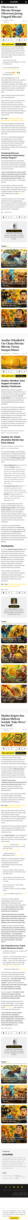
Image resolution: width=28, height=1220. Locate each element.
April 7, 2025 (19, 855)
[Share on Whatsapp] (9, 40)
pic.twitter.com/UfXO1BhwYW (11, 850)
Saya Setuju (14, 1218)
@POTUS (20, 844)
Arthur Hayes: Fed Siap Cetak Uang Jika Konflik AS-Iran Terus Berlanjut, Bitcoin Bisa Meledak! (13, 659)
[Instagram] (10, 1187)
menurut (21, 193)
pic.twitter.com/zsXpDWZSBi (11, 69)
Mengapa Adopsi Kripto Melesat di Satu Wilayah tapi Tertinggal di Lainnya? (14, 283)
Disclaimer (15, 1193)
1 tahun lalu (6, 22)
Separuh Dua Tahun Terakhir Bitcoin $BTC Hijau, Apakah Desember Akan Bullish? (12, 679)
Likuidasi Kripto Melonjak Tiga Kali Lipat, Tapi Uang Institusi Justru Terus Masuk (13, 323)
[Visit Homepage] (14, 2)
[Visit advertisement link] (14, 44)
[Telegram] (18, 1187)
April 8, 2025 (17, 74)
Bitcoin (6, 589)
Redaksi (25, 1194)
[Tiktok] (6, 1187)
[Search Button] (26, 2)
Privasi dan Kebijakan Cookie (18, 1216)
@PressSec (6, 844)
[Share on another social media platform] (24, 40)
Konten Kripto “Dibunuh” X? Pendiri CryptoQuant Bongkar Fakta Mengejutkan (13, 303)
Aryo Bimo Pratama (8, 20)
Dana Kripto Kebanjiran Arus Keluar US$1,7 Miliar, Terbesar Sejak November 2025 (12, 264)
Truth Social (9, 1007)
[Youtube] (14, 1187)
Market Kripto (7, 212)
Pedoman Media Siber (17, 1194)
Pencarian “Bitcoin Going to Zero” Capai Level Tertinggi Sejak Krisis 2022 (12, 699)
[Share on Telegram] (3, 40)
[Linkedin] (22, 1187)
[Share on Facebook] (19, 40)
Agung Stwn (7, 353)
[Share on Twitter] (14, 40)
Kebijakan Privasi (23, 1193)
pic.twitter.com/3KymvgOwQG (11, 966)
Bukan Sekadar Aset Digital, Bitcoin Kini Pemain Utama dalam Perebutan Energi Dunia (13, 639)
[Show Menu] (2, 2)
